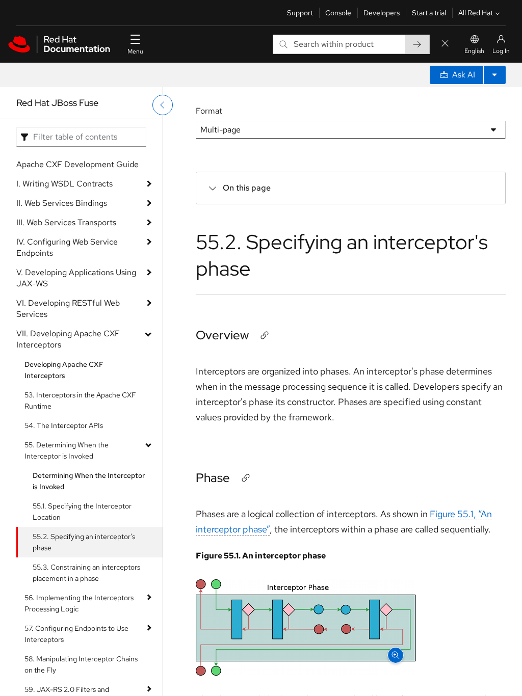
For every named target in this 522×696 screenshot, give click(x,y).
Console (338, 12)
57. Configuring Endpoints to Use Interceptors (76, 634)
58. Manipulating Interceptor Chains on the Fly (81, 664)
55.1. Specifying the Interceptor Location (82, 511)
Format (209, 110)
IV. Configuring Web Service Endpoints (67, 247)
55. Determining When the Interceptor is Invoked (66, 450)
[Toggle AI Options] (494, 75)
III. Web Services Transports (66, 222)
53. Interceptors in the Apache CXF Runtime (80, 400)
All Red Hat (475, 12)
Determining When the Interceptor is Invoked (89, 481)
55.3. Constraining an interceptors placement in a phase (86, 573)
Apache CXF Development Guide (77, 164)
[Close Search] (445, 44)
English (474, 51)
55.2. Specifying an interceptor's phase (84, 542)
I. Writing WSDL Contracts (64, 183)
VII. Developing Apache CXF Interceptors (68, 339)
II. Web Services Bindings (61, 203)
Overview (222, 335)
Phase (213, 478)
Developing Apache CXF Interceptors (63, 370)
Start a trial (429, 12)
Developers (381, 12)
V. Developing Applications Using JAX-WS (76, 278)
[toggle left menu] (162, 105)
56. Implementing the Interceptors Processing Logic (79, 603)
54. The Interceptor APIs (63, 425)
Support (300, 12)
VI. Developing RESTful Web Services (68, 308)
